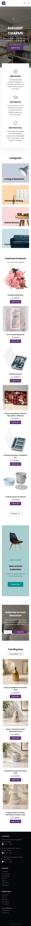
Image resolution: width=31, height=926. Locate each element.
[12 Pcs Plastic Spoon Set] (15, 318)
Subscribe (20, 632)
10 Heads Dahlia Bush (15, 295)
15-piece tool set (15, 374)
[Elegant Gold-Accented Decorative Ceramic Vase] (15, 796)
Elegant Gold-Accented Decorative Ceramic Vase (15, 814)
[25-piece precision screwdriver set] (15, 439)
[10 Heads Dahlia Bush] (15, 279)
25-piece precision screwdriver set (15, 456)
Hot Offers (5, 883)
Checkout (5, 885)
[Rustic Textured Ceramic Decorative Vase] (15, 713)
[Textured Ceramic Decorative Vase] (15, 755)
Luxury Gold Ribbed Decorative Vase (15, 689)
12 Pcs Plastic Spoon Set (15, 335)
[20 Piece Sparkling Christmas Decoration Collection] (15, 397)
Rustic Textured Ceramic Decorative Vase (15, 730)
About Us (5, 895)
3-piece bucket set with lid (15, 497)
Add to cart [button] (15, 302)
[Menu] (28, 3)
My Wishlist (5, 876)
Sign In (4, 881)
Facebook (5, 904)
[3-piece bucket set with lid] (15, 481)
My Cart (4, 878)
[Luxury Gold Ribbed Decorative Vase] (15, 671)
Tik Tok (4, 897)
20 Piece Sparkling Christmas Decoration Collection (15, 414)
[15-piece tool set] (15, 358)
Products (5, 872)
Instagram (5, 902)
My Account (6, 874)
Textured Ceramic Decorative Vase (15, 772)
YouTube (5, 899)
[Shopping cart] (24, 3)
